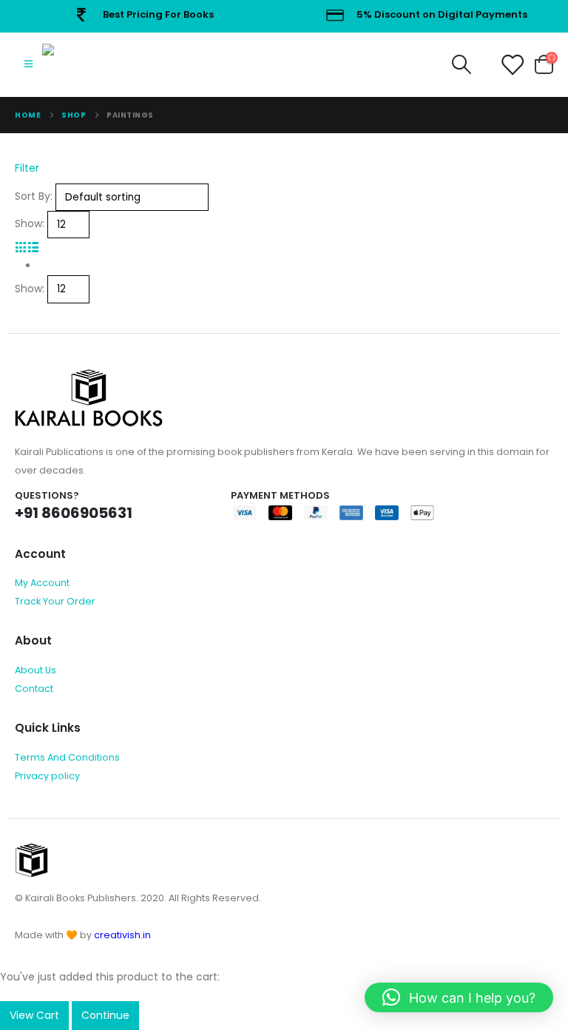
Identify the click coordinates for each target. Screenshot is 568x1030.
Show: (29, 223)
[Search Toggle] (461, 64)
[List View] (33, 247)
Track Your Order (55, 601)
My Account (42, 582)
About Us (35, 670)
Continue (105, 1015)
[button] (459, 997)
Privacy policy (47, 776)
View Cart (34, 1015)
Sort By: (34, 196)
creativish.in (122, 935)
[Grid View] (21, 247)
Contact (34, 688)
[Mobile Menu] (28, 64)
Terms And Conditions (67, 757)
